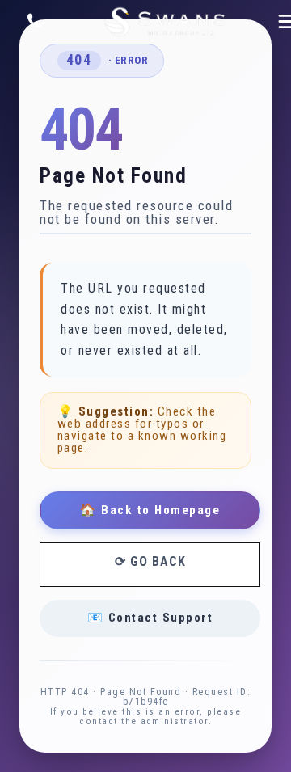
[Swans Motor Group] (165, 22)
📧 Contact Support (150, 617)
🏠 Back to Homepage (150, 510)
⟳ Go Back (150, 561)
